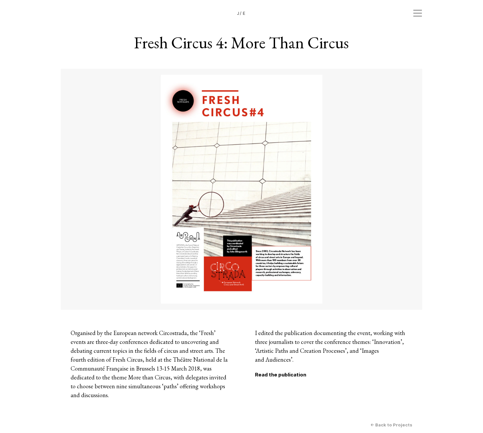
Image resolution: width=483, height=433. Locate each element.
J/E (241, 13)
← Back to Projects (391, 424)
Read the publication (280, 375)
